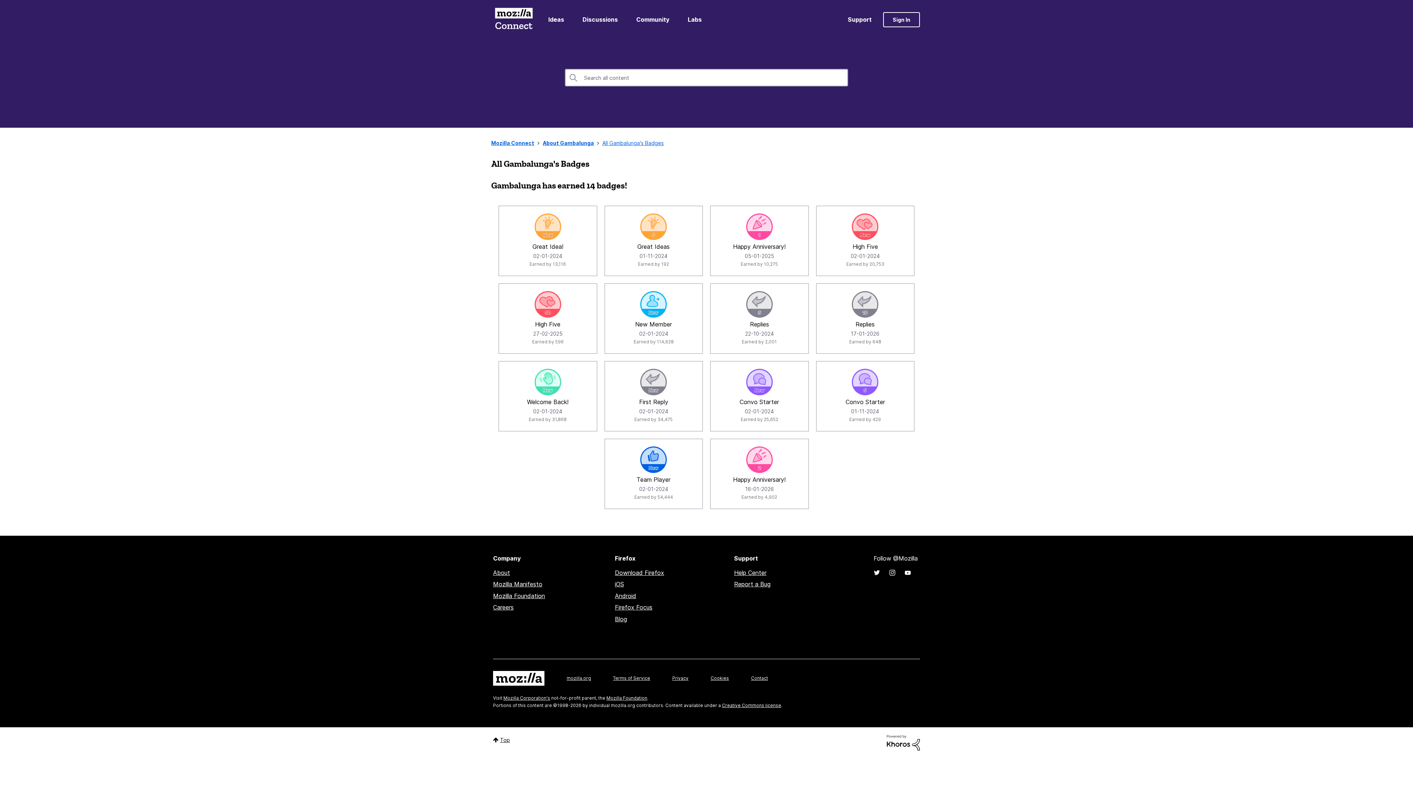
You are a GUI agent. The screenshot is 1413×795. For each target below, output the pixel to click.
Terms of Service (631, 678)
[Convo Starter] (759, 382)
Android (625, 596)
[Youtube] (907, 572)
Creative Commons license (751, 705)
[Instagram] (892, 572)
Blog (621, 619)
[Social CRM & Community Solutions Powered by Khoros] (903, 742)
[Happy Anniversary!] (759, 226)
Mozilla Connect (513, 20)
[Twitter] (877, 572)
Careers (503, 607)
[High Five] (865, 226)
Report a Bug (752, 584)
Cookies (720, 678)
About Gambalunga (568, 143)
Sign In (901, 20)
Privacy (680, 678)
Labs (695, 19)
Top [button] (505, 740)
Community (652, 19)
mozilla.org (579, 678)
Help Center (750, 572)
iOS (619, 584)
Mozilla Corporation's (526, 698)
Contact (759, 678)
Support (860, 19)
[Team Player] (653, 459)
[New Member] (653, 304)
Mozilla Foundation (519, 596)
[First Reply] (653, 382)
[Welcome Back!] (548, 382)
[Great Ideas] (653, 226)
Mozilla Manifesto (517, 584)
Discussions (600, 19)
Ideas (556, 19)
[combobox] (706, 77)
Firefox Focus (633, 607)
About (501, 572)
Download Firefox (639, 572)
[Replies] (759, 304)
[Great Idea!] (548, 226)
